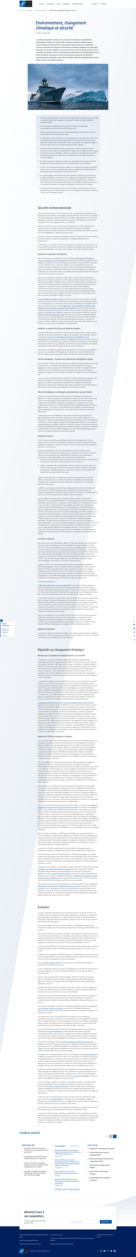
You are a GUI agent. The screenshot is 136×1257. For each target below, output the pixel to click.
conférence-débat (57, 1099)
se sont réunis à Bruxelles (80, 1076)
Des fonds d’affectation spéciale (47, 299)
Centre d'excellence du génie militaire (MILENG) (100, 1166)
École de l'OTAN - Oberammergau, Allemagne (99, 1173)
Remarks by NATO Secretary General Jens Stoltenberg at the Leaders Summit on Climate (66, 1172)
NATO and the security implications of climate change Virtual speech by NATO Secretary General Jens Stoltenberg (67, 1181)
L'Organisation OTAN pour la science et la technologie (53, 585)
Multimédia (66, 4)
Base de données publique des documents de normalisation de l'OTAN (101, 1160)
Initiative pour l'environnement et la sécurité (102, 1148)
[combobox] (104, 4)
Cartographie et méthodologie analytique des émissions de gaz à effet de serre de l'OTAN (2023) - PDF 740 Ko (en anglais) (35, 1173)
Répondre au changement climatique (5, 630)
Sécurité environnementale (6, 624)
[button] (104, 4)
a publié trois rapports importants (58, 1086)
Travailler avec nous (77, 4)
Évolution (4, 635)
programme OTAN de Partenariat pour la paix (51, 315)
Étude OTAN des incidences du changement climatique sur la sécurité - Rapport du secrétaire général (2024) (36, 1150)
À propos (41, 4)
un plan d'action (64, 745)
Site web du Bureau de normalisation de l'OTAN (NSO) (100, 1179)
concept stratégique (55, 1031)
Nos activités (50, 4)
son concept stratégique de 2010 (50, 963)
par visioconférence (91, 1054)
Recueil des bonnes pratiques (62, 873)
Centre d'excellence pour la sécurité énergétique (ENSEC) (99, 1154)
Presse (58, 4)
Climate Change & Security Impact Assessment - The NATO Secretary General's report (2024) (36, 1157)
